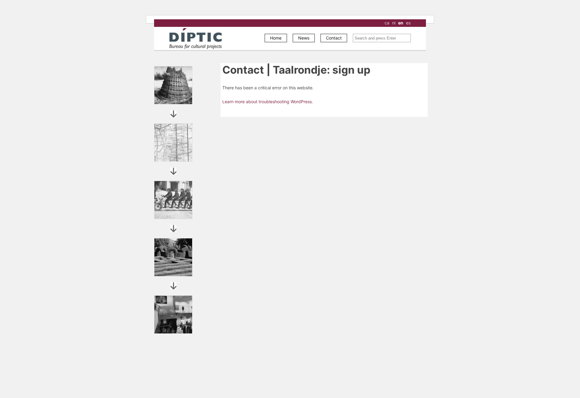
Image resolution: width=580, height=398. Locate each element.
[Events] (173, 314)
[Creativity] (173, 257)
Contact (334, 37)
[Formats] (173, 142)
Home (276, 37)
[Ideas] (173, 85)
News (303, 37)
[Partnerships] (173, 200)
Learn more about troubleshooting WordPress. (267, 101)
